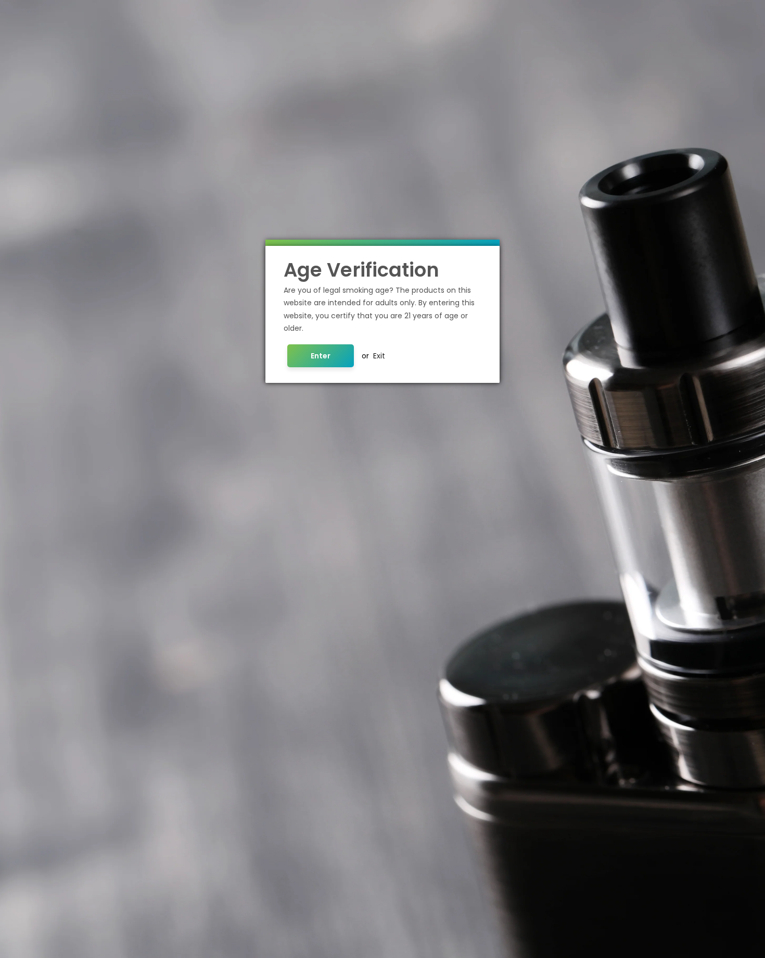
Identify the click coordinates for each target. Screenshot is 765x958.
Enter (320, 356)
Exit (379, 356)
